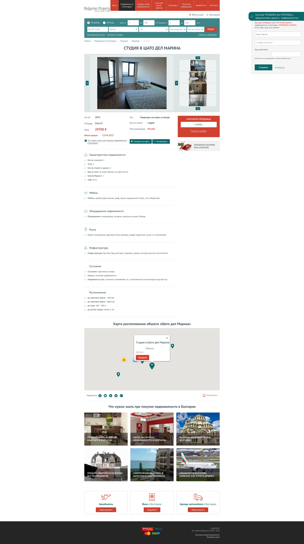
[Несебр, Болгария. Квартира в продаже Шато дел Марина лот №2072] (131, 83)
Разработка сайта (213, 537)
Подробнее (152, 510)
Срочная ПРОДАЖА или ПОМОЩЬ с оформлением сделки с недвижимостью (276, 16)
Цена (122, 23)
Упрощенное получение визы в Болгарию (204, 145)
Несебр (151, 128)
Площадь (161, 23)
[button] (152, 366)
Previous (87, 83)
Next (176, 83)
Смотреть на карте (115, 34)
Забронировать (106, 510)
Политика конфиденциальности (207, 535)
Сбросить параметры (207, 34)
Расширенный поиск (96, 34)
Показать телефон (199, 131)
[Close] (167, 338)
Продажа (142, 357)
